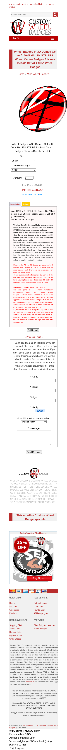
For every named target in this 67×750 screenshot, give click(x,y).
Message (34, 428)
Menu (16, 38)
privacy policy (53, 725)
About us (13, 606)
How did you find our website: (33, 418)
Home (21, 74)
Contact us (38, 606)
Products (13, 613)
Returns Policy (16, 632)
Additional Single (22, 165)
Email (34, 387)
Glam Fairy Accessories (44, 625)
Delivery (26, 204)
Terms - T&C (15, 628)
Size (22, 156)
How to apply (39, 610)
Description (15, 204)
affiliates (40, 4)
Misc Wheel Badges (38, 74)
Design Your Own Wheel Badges (33, 533)
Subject (33, 397)
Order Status (15, 639)
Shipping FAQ (15, 625)
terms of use (41, 725)
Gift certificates (41, 603)
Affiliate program (41, 613)
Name (34, 376)
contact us (30, 682)
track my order (28, 4)
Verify (34, 407)
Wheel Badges (40, 628)
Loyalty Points (15, 635)
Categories (14, 610)
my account (14, 4)
